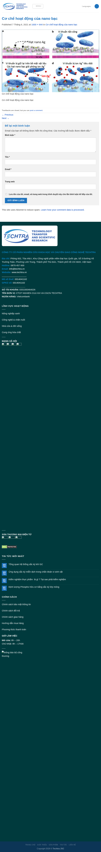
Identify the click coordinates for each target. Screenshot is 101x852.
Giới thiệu (42, 845)
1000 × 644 (37, 24)
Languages (86, 6)
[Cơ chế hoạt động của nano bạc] (50, 60)
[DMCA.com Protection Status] (9, 546)
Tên (7, 157)
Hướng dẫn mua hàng (13, 623)
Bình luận (10, 135)
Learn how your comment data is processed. (62, 210)
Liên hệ (72, 845)
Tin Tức (63, 845)
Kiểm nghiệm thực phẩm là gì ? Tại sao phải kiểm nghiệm (37, 579)
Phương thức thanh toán (14, 629)
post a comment (36, 110)
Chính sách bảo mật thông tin (16, 604)
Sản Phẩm (53, 845)
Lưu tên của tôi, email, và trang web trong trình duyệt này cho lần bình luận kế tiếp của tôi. (51, 194)
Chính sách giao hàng (12, 617)
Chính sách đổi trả (11, 610)
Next (5, 118)
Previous (7, 115)
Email (8, 169)
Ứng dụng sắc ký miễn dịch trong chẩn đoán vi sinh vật (36, 572)
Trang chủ (30, 845)
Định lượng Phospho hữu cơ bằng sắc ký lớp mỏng (34, 587)
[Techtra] (15, 6)
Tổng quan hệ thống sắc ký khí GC (26, 564)
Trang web (10, 182)
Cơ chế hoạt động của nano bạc (61, 24)
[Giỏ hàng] (97, 6)
